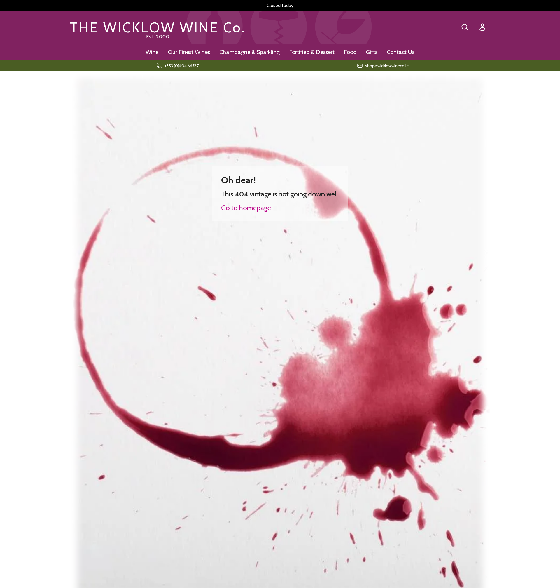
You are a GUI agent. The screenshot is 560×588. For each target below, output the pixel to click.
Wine (152, 51)
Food (350, 51)
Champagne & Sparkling (249, 51)
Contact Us (400, 51)
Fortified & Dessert (312, 51)
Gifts (371, 51)
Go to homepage (246, 207)
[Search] (465, 27)
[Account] (482, 27)
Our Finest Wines (189, 51)
